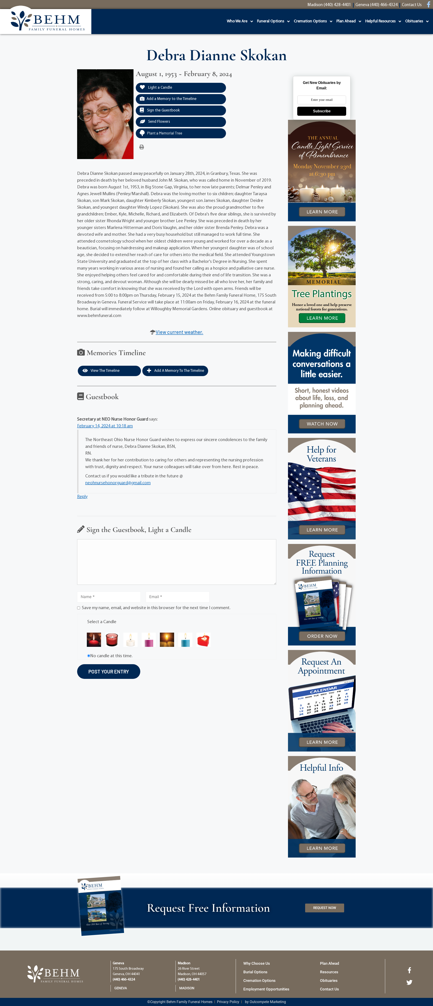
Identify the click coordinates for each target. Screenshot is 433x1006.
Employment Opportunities (266, 989)
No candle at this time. (111, 656)
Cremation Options (310, 21)
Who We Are (237, 21)
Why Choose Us (256, 963)
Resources (329, 972)
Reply (82, 497)
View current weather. (179, 332)
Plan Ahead (346, 21)
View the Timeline (105, 371)
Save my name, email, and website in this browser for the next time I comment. (156, 608)
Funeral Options (270, 21)
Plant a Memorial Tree (164, 133)
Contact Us (329, 989)
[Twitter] (409, 982)
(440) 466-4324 (124, 979)
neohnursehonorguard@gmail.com (118, 483)
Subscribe (322, 111)
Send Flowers (158, 122)
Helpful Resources (380, 21)
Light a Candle (159, 88)
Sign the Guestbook (163, 110)
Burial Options (255, 972)
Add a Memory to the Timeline (171, 99)
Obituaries (414, 21)
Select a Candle (101, 622)
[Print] (141, 147)
